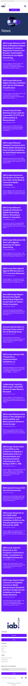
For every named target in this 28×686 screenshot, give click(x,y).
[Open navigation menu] (25, 6)
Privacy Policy (4, 659)
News (2, 650)
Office (14, 639)
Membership (4, 646)
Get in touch (14, 10)
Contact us (3, 652)
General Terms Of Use (6, 657)
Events (3, 648)
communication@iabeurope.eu (8, 677)
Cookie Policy (4, 661)
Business (14, 635)
